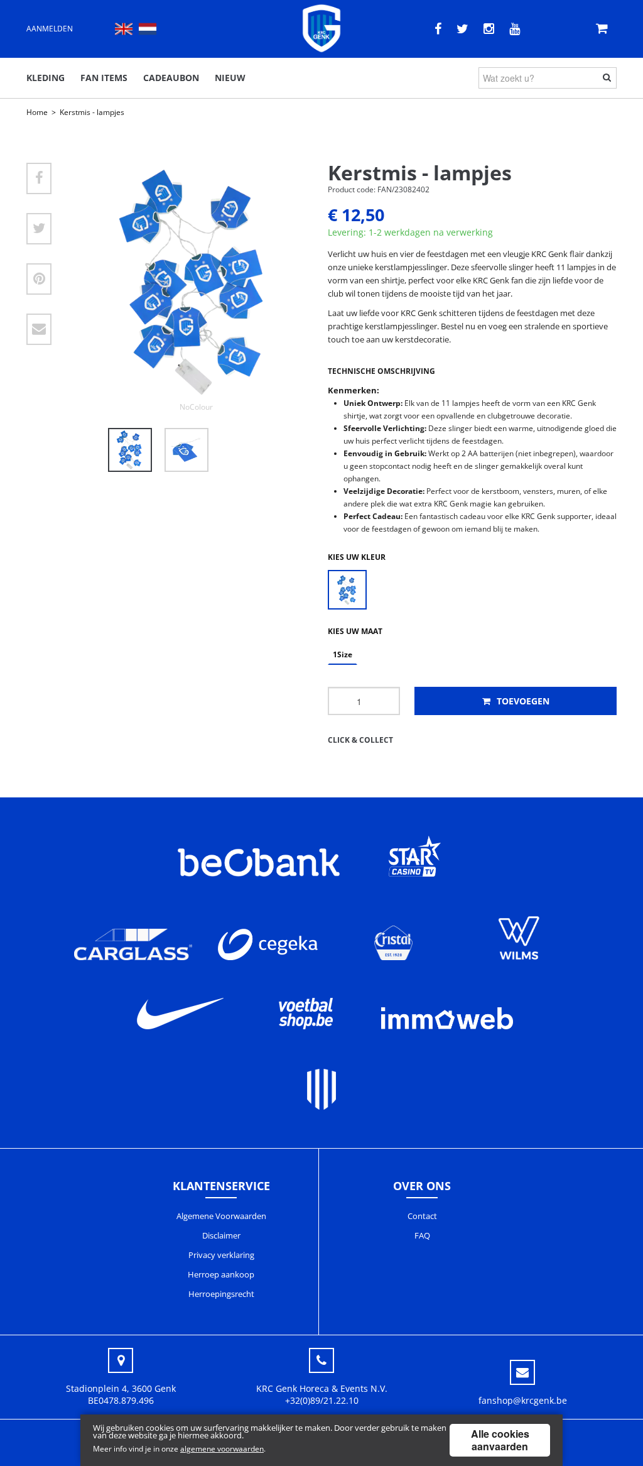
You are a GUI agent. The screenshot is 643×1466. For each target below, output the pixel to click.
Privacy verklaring (221, 1255)
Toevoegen (521, 701)
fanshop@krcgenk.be (522, 1400)
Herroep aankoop (221, 1274)
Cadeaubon (171, 78)
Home (37, 112)
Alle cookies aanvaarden (500, 1439)
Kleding (45, 78)
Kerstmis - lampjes (92, 112)
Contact (422, 1216)
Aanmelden (49, 28)
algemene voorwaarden (222, 1448)
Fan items (103, 78)
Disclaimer (221, 1235)
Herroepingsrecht (221, 1293)
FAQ (422, 1235)
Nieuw (230, 78)
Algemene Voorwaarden (221, 1216)
